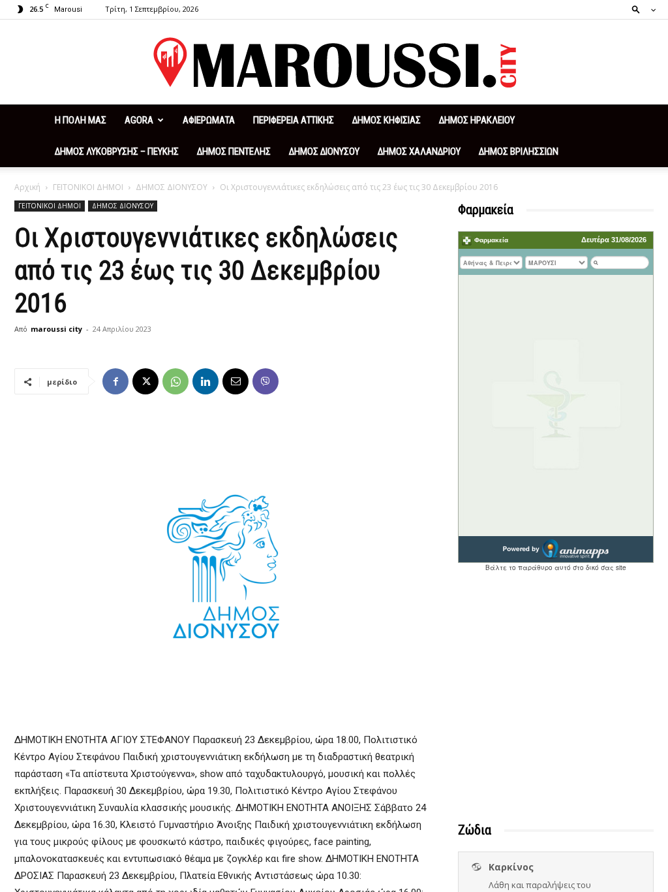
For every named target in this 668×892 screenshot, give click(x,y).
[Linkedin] (205, 381)
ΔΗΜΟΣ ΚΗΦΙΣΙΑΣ (386, 120)
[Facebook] (115, 381)
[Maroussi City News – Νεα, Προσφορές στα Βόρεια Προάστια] (334, 63)
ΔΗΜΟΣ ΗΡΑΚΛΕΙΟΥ (477, 120)
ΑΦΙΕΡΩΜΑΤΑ (209, 120)
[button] (640, 9)
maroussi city (56, 329)
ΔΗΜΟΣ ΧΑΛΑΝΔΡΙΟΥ (419, 151)
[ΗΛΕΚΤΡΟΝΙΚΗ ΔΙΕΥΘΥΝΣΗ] (235, 381)
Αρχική (27, 187)
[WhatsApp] (175, 381)
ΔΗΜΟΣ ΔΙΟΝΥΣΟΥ (324, 151)
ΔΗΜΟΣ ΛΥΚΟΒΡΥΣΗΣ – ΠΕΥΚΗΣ (117, 151)
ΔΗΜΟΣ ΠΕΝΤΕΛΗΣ (234, 151)
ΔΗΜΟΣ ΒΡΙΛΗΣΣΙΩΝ (518, 151)
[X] (145, 381)
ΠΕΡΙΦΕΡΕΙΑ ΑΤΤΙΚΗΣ (293, 120)
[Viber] (265, 381)
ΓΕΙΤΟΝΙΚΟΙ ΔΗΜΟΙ (88, 187)
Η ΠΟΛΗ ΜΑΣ (80, 120)
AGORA (139, 120)
